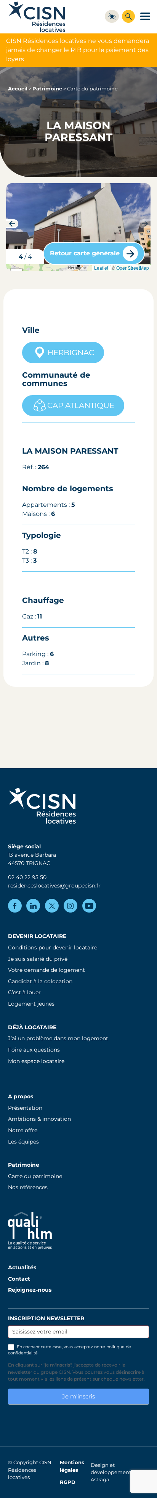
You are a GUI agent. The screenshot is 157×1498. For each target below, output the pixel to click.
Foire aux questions (34, 1049)
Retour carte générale (85, 253)
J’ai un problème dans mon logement (58, 1038)
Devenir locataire (37, 936)
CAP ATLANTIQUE (80, 405)
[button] (145, 223)
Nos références (28, 1187)
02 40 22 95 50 (27, 877)
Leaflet (101, 267)
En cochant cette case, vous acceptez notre (69, 1350)
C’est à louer (24, 992)
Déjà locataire (32, 1027)
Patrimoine (47, 89)
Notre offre (22, 1130)
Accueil (17, 89)
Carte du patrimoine (35, 1176)
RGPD (67, 1482)
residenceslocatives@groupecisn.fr (54, 885)
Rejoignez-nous (29, 1289)
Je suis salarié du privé (37, 958)
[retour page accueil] (37, 16)
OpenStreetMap (132, 267)
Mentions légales (72, 1466)
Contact (19, 1278)
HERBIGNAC (70, 352)
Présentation (25, 1107)
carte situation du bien (77, 267)
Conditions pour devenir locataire (52, 947)
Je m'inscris (78, 1396)
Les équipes (23, 1141)
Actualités (22, 1267)
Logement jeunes (31, 1003)
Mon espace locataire (36, 1061)
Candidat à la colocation (40, 981)
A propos (20, 1096)
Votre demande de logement (46, 970)
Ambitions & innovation (39, 1118)
